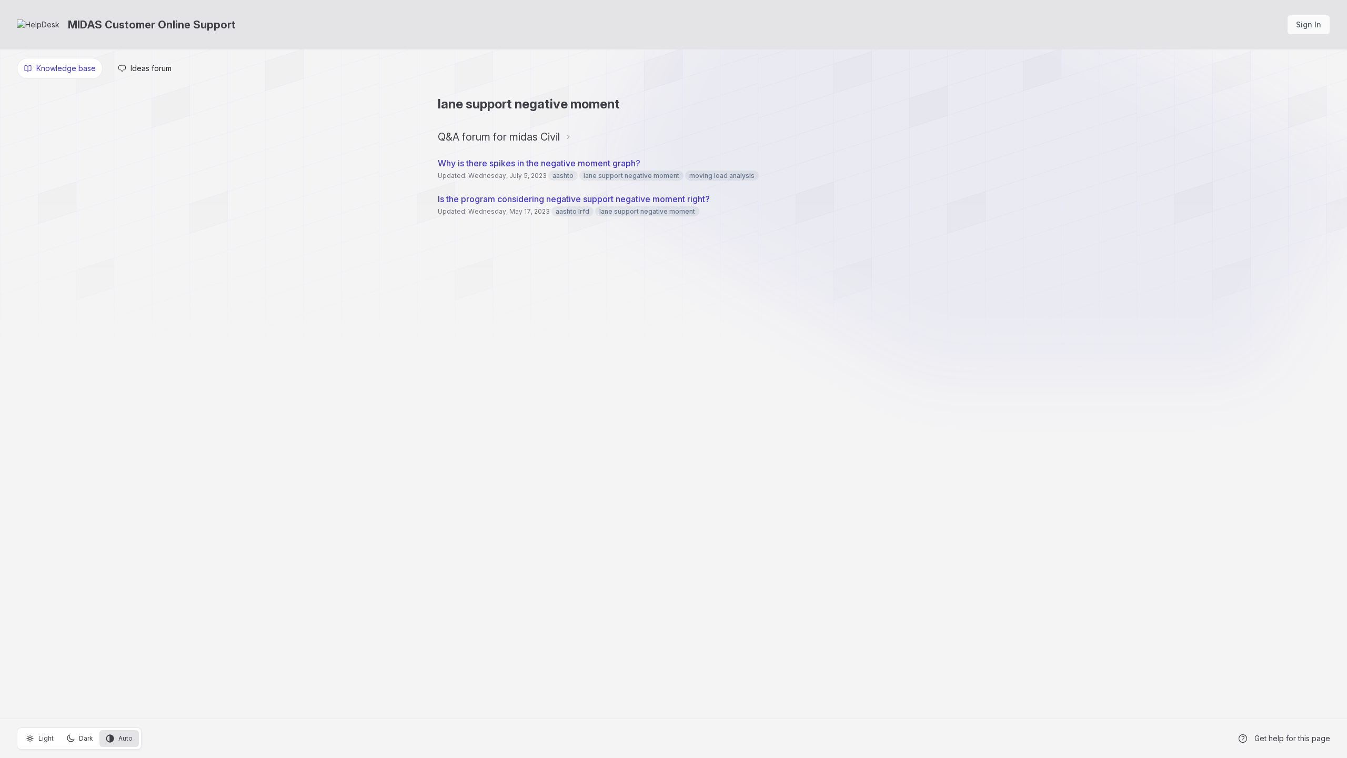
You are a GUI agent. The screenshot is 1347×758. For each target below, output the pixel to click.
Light (46, 738)
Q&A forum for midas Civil (499, 137)
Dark (86, 738)
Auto (125, 738)
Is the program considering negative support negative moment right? (574, 199)
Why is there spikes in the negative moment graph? (540, 163)
